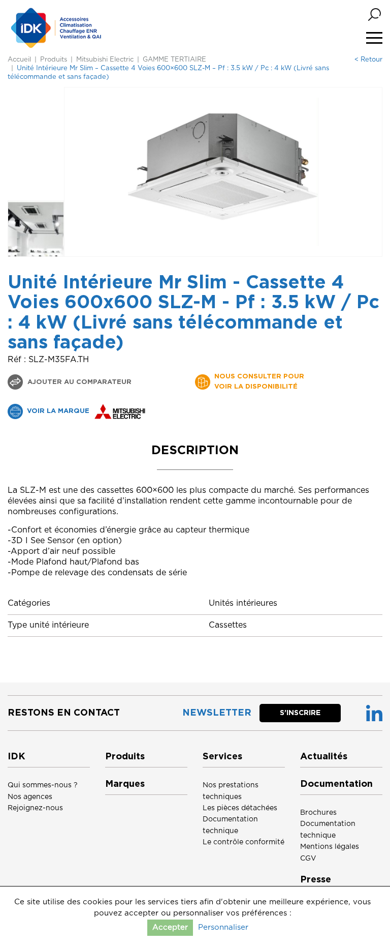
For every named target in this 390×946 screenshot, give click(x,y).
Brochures (318, 812)
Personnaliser (223, 927)
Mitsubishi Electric (105, 59)
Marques (125, 784)
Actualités (323, 756)
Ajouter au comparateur (78, 382)
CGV (308, 858)
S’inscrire (300, 713)
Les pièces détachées (240, 808)
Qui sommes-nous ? (43, 785)
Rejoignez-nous (35, 808)
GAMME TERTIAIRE (174, 59)
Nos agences (30, 797)
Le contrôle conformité (243, 842)
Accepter (170, 927)
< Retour (368, 59)
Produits (53, 59)
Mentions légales (329, 846)
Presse (315, 879)
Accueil (19, 59)
